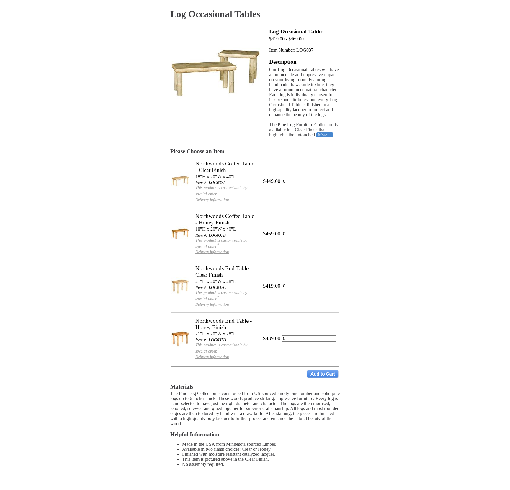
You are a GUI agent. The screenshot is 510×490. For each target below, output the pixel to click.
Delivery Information (212, 199)
